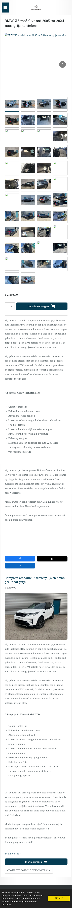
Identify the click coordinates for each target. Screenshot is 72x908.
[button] (12, 104)
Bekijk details (12, 853)
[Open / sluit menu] (5, 8)
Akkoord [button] (59, 898)
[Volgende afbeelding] (62, 64)
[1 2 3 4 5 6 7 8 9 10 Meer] (10, 306)
